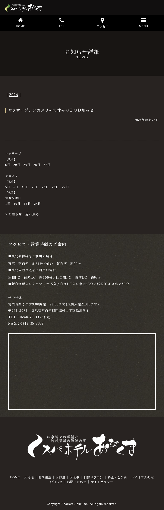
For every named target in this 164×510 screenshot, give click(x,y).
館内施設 (44, 477)
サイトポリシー (102, 481)
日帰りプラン (93, 477)
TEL (61, 26)
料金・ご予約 (117, 477)
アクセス (102, 26)
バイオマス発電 (142, 477)
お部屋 (60, 477)
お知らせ (56, 481)
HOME (20, 26)
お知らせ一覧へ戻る (23, 214)
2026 (13, 95)
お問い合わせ (76, 481)
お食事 (74, 477)
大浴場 (29, 477)
